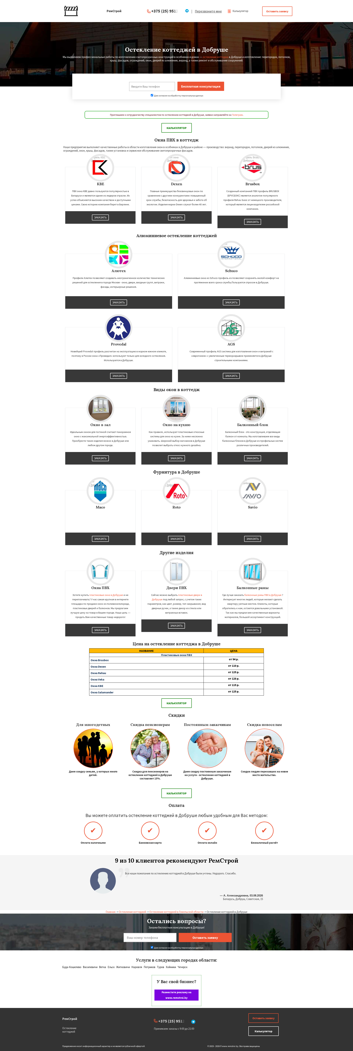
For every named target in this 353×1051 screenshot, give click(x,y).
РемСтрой (69, 1019)
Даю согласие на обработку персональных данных (178, 95)
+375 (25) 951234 (167, 11)
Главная (110, 912)
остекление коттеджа (215, 57)
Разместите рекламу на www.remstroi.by (176, 994)
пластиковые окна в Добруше (106, 595)
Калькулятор (240, 11)
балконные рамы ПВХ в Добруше (262, 595)
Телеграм (237, 114)
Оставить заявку (277, 11)
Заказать (100, 217)
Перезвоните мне (208, 11)
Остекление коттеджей (132, 912)
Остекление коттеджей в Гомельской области (176, 912)
